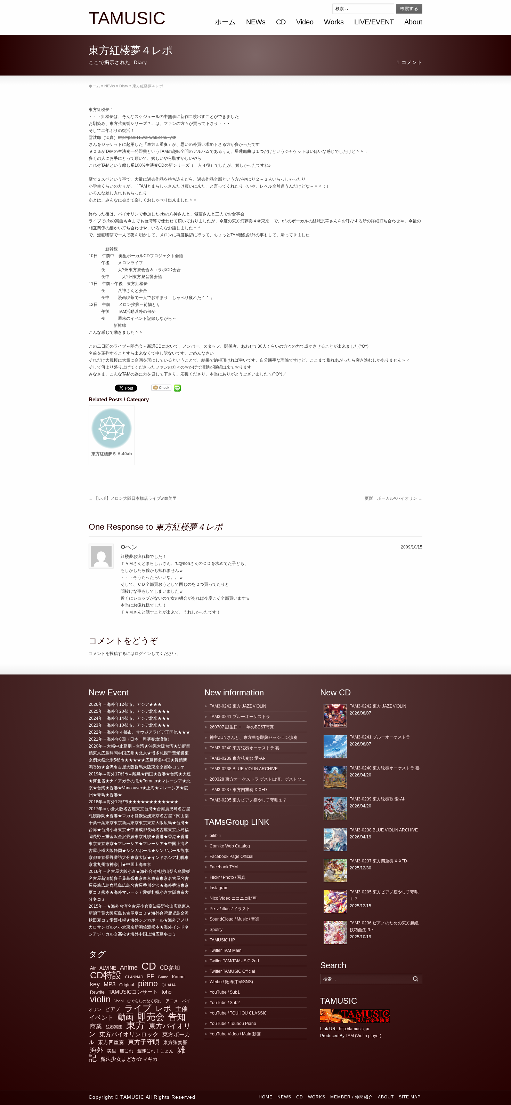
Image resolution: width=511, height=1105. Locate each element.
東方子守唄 (143, 1042)
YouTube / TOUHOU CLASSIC (238, 1013)
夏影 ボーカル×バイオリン (393, 498)
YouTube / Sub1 (225, 992)
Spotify (216, 929)
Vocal (118, 1001)
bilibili (215, 835)
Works (334, 22)
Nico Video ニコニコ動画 (233, 898)
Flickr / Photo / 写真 (227, 877)
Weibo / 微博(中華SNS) (231, 981)
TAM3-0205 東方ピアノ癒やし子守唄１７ (248, 800)
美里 (111, 1050)
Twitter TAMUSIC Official (232, 971)
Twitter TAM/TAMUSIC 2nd (234, 960)
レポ (163, 1008)
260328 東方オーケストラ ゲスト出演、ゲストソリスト (262, 779)
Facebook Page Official (231, 856)
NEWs (256, 22)
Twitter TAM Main (226, 950)
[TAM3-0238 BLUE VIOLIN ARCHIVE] (335, 839)
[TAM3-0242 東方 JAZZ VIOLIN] (335, 715)
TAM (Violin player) (363, 1035)
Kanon (178, 976)
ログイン (143, 653)
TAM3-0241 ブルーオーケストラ (240, 716)
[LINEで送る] (177, 388)
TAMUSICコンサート (133, 992)
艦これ (126, 1050)
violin (100, 999)
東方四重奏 (111, 1042)
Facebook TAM (224, 867)
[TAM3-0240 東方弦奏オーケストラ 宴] (335, 777)
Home (266, 1097)
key (95, 984)
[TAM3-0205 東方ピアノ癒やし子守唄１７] (335, 901)
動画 (125, 1016)
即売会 (150, 1016)
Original (126, 984)
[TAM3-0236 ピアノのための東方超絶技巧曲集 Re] (335, 932)
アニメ (171, 1001)
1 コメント (409, 62)
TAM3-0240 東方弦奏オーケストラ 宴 (244, 747)
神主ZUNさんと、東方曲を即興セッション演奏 (254, 737)
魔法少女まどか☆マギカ (129, 1059)
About (413, 22)
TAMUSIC (127, 18)
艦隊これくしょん (155, 1050)
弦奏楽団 (114, 1027)
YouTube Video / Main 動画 (235, 1034)
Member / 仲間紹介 (351, 1097)
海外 (96, 1050)
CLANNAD (134, 977)
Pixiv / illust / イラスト (230, 908)
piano (148, 983)
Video (305, 22)
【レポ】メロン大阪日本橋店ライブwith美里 (133, 498)
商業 (96, 1026)
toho (166, 992)
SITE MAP (410, 1097)
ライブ (138, 1008)
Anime (129, 967)
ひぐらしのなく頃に (144, 1001)
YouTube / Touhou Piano (233, 1023)
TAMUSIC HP (222, 940)
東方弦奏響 (175, 1042)
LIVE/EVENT (374, 22)
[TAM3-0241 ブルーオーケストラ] (335, 746)
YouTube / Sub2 (225, 1002)
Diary (140, 62)
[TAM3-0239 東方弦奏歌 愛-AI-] (335, 808)
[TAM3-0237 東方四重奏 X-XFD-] (335, 870)
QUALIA (169, 985)
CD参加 (170, 967)
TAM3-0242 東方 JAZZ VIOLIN (238, 706)
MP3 (109, 984)
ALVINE (107, 968)
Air (93, 968)
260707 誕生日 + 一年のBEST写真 (242, 727)
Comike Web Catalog (230, 846)
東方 (135, 1025)
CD (281, 22)
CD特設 (105, 975)
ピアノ (113, 1009)
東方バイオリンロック (129, 1034)
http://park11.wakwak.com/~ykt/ (147, 137)
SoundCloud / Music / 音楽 (234, 919)
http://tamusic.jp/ (354, 1028)
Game (163, 977)
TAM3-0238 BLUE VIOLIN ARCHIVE (244, 768)
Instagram (219, 887)
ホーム (225, 22)
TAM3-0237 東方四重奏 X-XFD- (239, 789)
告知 (177, 1016)
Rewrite (97, 992)
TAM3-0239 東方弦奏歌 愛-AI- (237, 758)
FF (150, 976)
